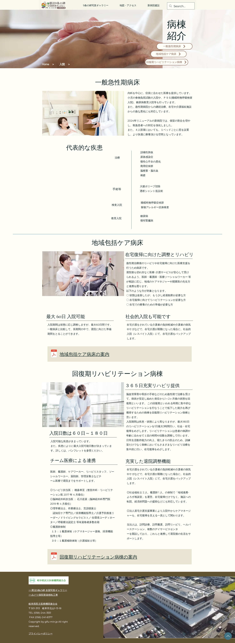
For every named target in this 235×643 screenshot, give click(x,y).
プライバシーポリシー (41, 633)
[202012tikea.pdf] (54, 353)
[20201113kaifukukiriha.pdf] (54, 556)
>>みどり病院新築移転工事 (43, 594)
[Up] (228, 636)
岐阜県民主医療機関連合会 (43, 603)
